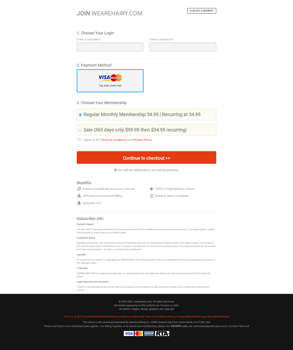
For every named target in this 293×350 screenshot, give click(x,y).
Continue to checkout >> (146, 158)
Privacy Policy (143, 140)
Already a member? (202, 10)
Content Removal (219, 316)
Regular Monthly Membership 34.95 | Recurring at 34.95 (142, 114)
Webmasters (191, 316)
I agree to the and (117, 140)
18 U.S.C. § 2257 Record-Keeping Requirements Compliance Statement (103, 316)
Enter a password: (161, 39)
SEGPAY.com (179, 326)
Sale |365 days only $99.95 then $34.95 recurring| (135, 130)
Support (204, 316)
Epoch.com (64, 326)
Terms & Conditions (114, 140)
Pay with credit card (110, 85)
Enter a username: (89, 39)
